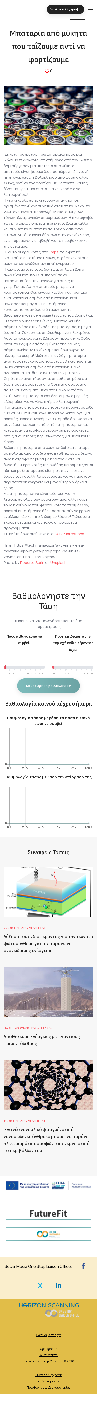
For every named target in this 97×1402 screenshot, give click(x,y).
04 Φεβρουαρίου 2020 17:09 (28, 1028)
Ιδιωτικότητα (48, 1355)
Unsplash (58, 562)
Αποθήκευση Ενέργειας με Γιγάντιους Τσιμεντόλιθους (42, 1040)
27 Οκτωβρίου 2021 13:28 (25, 928)
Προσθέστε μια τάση (48, 1381)
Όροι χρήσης (48, 1349)
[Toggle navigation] (90, 9)
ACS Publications (69, 533)
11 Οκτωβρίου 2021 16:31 (24, 1121)
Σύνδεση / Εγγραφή (48, 1375)
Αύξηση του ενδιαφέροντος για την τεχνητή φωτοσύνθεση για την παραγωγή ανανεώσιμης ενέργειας (48, 943)
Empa (54, 252)
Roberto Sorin (32, 562)
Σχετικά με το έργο (48, 1335)
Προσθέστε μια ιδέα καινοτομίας (48, 1387)
